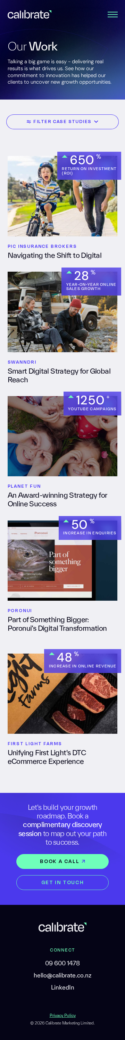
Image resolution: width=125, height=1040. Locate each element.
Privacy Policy (63, 1015)
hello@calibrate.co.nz (62, 975)
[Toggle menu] (113, 14)
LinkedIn (62, 987)
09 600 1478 (62, 963)
